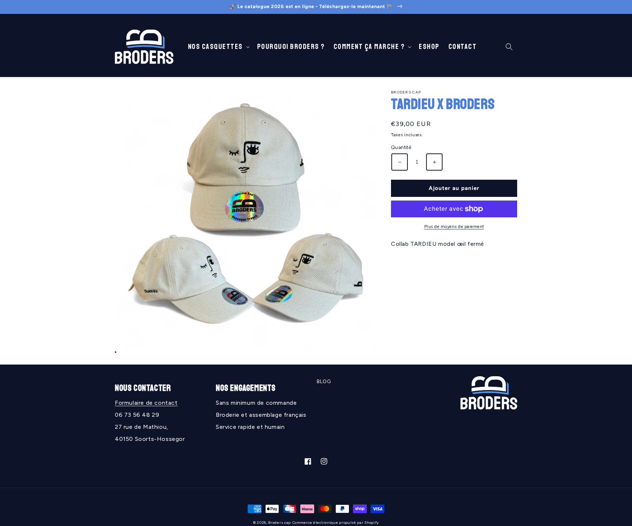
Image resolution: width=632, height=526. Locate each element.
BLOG (324, 381)
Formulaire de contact (146, 402)
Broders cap (279, 522)
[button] (218, 47)
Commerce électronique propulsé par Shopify (335, 522)
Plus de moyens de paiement (454, 226)
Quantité (401, 147)
